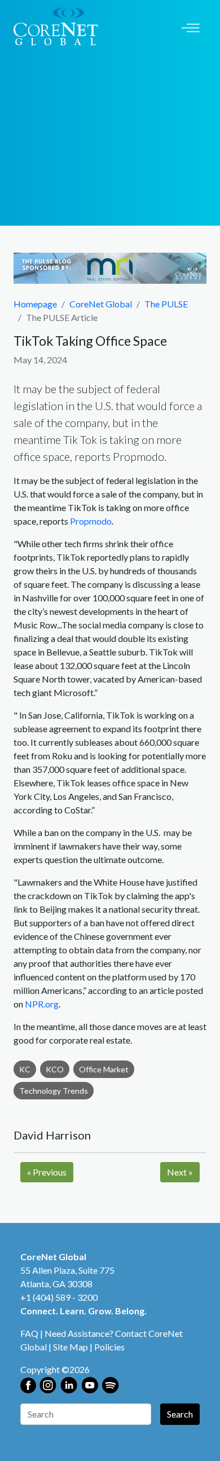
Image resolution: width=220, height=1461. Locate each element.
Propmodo (91, 521)
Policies (109, 1346)
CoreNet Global (100, 303)
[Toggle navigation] (190, 27)
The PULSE (166, 303)
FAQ (29, 1333)
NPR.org (42, 1003)
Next (180, 1172)
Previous (47, 1172)
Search (180, 1414)
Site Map (70, 1346)
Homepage (35, 303)
